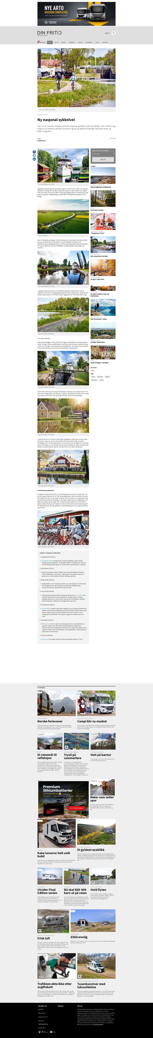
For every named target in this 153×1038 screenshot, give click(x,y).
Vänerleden (47, 624)
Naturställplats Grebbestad (101, 187)
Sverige (93, 376)
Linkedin (34, 158)
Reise (50, 42)
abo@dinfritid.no (42, 1028)
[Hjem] (49, 33)
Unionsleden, (79, 595)
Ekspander (114, 33)
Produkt (63, 42)
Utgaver (80, 42)
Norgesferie (42, 42)
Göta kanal (45, 639)
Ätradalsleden (46, 608)
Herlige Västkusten (98, 342)
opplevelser (94, 380)
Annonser (105, 42)
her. (78, 1024)
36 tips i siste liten (97, 279)
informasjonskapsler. (98, 1024)
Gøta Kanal (100, 376)
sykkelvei (107, 376)
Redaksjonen (41, 141)
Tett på (56, 42)
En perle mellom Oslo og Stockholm (100, 295)
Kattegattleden (46, 561)
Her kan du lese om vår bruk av (86, 1024)
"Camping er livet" (97, 233)
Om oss (97, 42)
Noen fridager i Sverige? (100, 363)
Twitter (34, 155)
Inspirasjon (72, 42)
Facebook (34, 151)
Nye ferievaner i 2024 (99, 319)
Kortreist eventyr (97, 210)
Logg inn (107, 33)
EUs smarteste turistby (99, 256)
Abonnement (89, 42)
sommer (102, 380)
